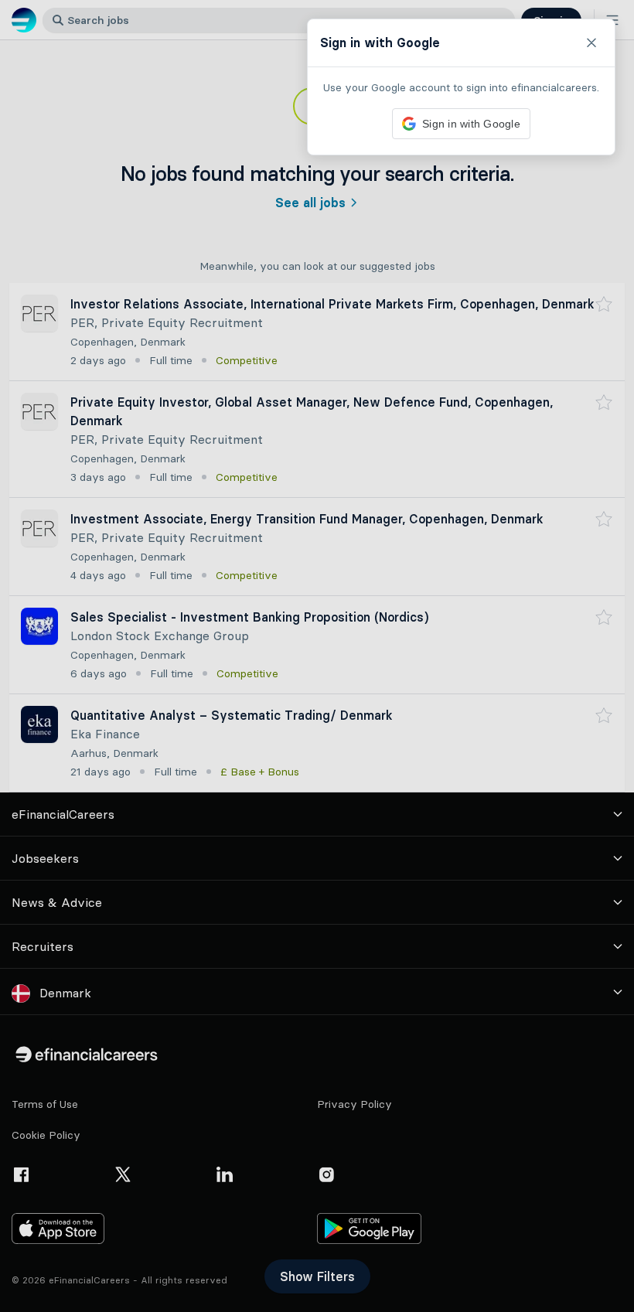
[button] (317, 656)
